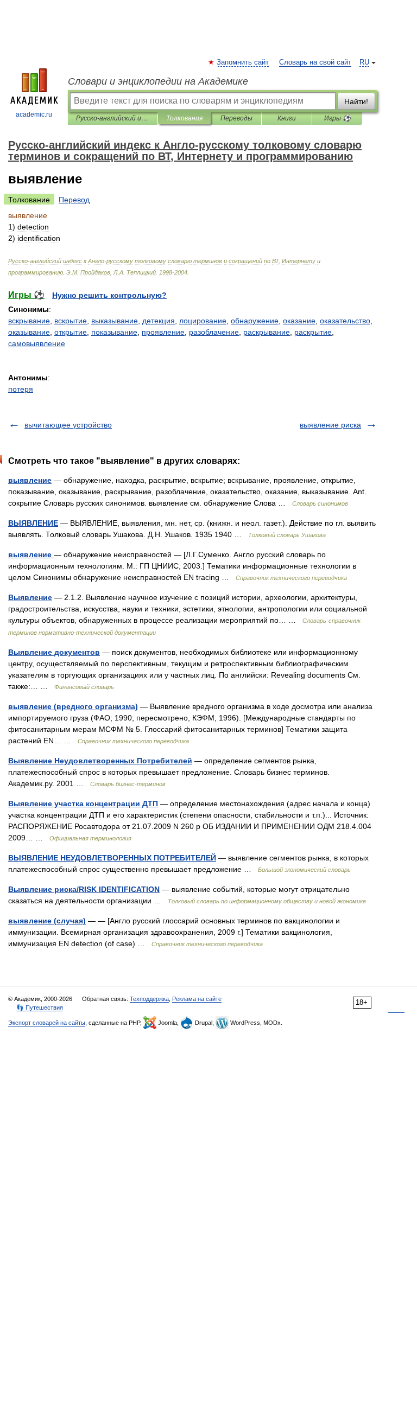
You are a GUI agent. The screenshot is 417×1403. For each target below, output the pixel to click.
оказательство (345, 320)
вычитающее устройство (68, 424)
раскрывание (266, 332)
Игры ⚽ (337, 118)
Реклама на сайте (197, 999)
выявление (30, 480)
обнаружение (255, 320)
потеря (20, 389)
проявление (163, 332)
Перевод (74, 199)
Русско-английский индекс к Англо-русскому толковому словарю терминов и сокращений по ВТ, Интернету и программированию (112, 118)
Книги (286, 118)
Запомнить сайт (243, 62)
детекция (158, 320)
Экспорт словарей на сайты (46, 1022)
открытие (70, 332)
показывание (114, 332)
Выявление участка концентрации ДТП (83, 803)
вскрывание (29, 320)
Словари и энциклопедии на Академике (158, 81)
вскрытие (70, 320)
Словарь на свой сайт (315, 62)
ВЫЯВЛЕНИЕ (33, 523)
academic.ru (34, 114)
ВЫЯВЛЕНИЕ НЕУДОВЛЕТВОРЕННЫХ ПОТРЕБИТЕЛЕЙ (112, 857)
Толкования (184, 118)
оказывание (29, 332)
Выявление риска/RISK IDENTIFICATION (84, 889)
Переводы (236, 118)
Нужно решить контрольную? (109, 295)
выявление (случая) (47, 920)
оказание (299, 320)
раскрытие (313, 332)
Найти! (356, 101)
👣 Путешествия (39, 1007)
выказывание (114, 320)
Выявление (30, 597)
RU (364, 62)
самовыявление (36, 343)
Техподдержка (149, 999)
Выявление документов (54, 652)
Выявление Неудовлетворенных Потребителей (100, 760)
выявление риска (330, 424)
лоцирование (202, 320)
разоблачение (214, 332)
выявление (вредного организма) (73, 706)
